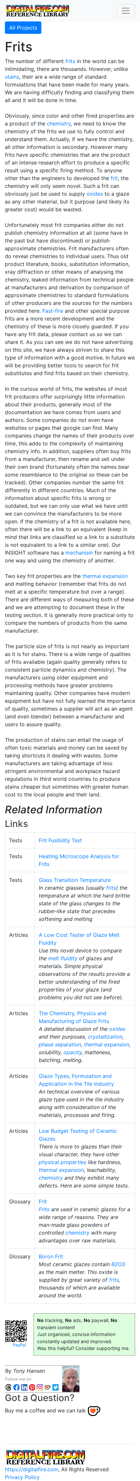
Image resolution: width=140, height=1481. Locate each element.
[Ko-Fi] (47, 1386)
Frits (44, 1209)
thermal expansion (105, 576)
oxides (95, 193)
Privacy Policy (22, 1477)
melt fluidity (62, 958)
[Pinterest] (32, 1386)
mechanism (79, 552)
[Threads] (8, 1386)
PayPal (19, 1345)
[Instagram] (39, 1386)
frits (70, 61)
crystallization (105, 1036)
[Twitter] (55, 1386)
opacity (72, 1052)
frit (114, 178)
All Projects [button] (23, 27)
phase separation (60, 1044)
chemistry (59, 123)
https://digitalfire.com (31, 1469)
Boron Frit (51, 1256)
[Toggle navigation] (126, 10)
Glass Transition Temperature (75, 880)
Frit (43, 1201)
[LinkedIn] (24, 1386)
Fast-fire (52, 311)
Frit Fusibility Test (60, 840)
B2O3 (118, 1264)
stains (12, 76)
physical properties (62, 1162)
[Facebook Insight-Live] (16, 1386)
